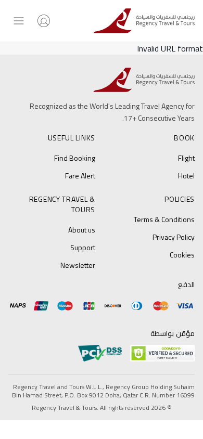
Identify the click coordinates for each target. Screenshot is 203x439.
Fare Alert (80, 175)
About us (81, 229)
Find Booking (74, 157)
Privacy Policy (174, 236)
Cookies (182, 254)
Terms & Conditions (164, 219)
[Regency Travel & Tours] (144, 20)
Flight (186, 157)
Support (82, 247)
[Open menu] (18, 20)
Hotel (186, 175)
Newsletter (77, 265)
